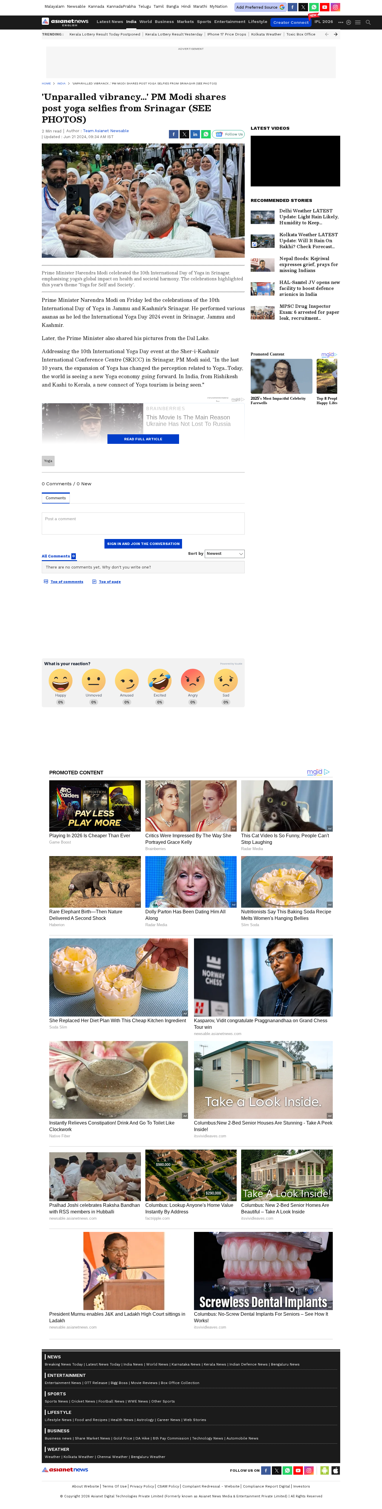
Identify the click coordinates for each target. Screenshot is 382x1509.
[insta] (335, 7)
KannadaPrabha (121, 6)
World (145, 21)
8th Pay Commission (171, 1438)
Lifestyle (257, 21)
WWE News (138, 1401)
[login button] (350, 22)
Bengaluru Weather (148, 1457)
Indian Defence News (248, 1364)
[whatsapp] (314, 7)
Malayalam (54, 6)
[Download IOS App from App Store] (335, 1470)
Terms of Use (114, 1486)
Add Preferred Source (257, 7)
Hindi (186, 6)
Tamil (158, 6)
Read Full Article (143, 439)
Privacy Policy (142, 1486)
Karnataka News (186, 1364)
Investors (301, 1486)
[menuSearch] (368, 22)
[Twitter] (303, 7)
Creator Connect (291, 22)
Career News (168, 1420)
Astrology (145, 1420)
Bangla (172, 6)
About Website (85, 1486)
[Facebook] (292, 7)
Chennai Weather (112, 1457)
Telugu (144, 6)
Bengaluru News (285, 1364)
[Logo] (67, 22)
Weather (52, 1457)
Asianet (65, 1469)
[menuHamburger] (358, 22)
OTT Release (95, 1383)
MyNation (218, 6)
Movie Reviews (144, 1383)
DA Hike (142, 1438)
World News (157, 1364)
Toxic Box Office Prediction (310, 34)
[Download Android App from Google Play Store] (324, 1470)
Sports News (56, 1401)
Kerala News (215, 1364)
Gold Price (122, 1438)
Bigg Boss (119, 1383)
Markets (185, 21)
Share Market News (92, 1438)
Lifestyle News (58, 1420)
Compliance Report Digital (266, 1486)
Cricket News (83, 1401)
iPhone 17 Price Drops (226, 34)
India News (133, 1364)
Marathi (200, 6)
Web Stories (195, 1420)
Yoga (48, 461)
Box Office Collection (180, 1383)
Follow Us (234, 134)
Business (164, 21)
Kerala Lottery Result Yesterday (173, 34)
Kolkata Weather (266, 34)
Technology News (207, 1438)
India (131, 21)
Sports (204, 21)
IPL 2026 (324, 21)
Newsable (76, 6)
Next (335, 34)
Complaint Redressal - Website (211, 1486)
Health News (122, 1420)
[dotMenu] (341, 22)
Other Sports (163, 1401)
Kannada (96, 6)
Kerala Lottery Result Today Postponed (105, 34)
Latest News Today (103, 1364)
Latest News (110, 21)
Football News (111, 1401)
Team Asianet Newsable (106, 131)
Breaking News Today (64, 1364)
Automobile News (242, 1438)
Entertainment (229, 21)
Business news (58, 1438)
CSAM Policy (168, 1486)
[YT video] (324, 7)
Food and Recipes (91, 1420)
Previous (326, 34)
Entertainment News (63, 1383)
